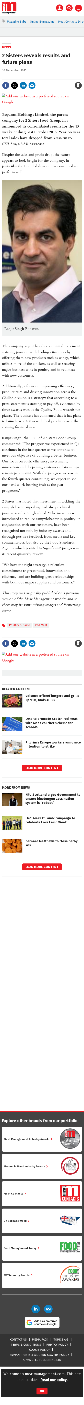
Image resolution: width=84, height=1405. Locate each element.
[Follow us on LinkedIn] (35, 1309)
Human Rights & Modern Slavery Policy (39, 1355)
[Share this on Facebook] (5, 85)
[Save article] (78, 85)
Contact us (18, 1339)
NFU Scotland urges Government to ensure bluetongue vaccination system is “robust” (53, 799)
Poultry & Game (19, 625)
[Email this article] (32, 85)
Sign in (31, 77)
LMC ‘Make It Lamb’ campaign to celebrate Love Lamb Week (50, 820)
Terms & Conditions (26, 1344)
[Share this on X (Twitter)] (14, 85)
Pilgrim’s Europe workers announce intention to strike (53, 744)
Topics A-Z (61, 1339)
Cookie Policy (39, 1350)
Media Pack (40, 1339)
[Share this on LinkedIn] (23, 85)
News (6, 47)
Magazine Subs (16, 21)
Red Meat (41, 625)
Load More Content (42, 768)
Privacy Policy (57, 1344)
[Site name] (9, 13)
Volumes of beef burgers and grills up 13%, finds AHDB (52, 698)
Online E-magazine (42, 21)
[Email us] (48, 1309)
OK (42, 1391)
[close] (81, 77)
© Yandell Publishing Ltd (42, 1360)
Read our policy (54, 1380)
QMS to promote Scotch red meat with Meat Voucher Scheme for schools (51, 723)
